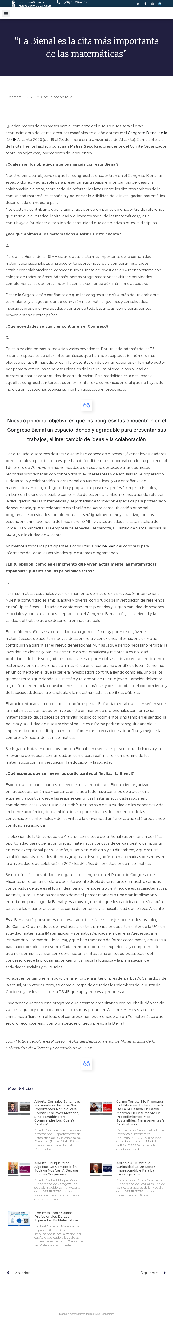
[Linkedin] (159, 3)
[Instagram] (152, 3)
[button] (6, 13)
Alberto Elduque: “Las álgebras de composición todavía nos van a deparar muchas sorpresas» (56, 1168)
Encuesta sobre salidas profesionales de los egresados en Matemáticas (56, 1217)
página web (105, 546)
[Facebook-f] (145, 3)
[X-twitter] (138, 3)
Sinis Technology (104, 1314)
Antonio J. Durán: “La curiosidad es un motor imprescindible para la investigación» (135, 1168)
